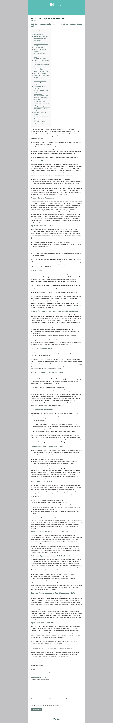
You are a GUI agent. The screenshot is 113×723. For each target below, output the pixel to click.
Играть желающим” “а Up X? (40, 38)
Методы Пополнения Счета (40, 47)
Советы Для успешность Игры (41, 90)
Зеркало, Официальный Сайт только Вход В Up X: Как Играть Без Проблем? (41, 97)
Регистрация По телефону (40, 73)
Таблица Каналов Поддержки (41, 36)
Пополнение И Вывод (39, 34)
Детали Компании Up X (39, 79)
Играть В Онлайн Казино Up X (41, 71)
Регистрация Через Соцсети (40, 53)
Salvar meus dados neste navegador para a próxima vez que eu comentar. (47, 705)
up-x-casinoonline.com (61, 194)
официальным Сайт (38, 40)
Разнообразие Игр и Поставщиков (42, 106)
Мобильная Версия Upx (39, 86)
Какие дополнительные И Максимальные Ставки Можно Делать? (41, 43)
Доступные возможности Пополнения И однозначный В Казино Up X (41, 82)
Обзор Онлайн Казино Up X (40, 58)
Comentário (33, 683)
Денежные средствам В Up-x (40, 101)
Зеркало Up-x (37, 88)
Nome (32, 698)
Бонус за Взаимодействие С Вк (41, 116)
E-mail (49, 698)
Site (66, 698)
